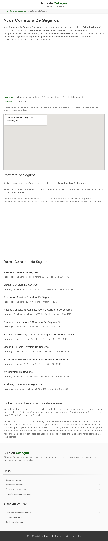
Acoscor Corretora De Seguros (20, 272)
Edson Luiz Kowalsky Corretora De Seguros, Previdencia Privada (40, 334)
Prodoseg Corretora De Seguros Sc (23, 384)
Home (5, 11)
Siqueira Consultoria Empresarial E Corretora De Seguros (35, 359)
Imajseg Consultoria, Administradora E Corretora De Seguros (37, 309)
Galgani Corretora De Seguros (20, 284)
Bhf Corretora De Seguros (18, 372)
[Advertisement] (54, 64)
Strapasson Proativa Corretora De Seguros (27, 297)
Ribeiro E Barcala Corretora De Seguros (26, 347)
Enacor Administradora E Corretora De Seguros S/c (32, 322)
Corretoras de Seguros (18, 11)
